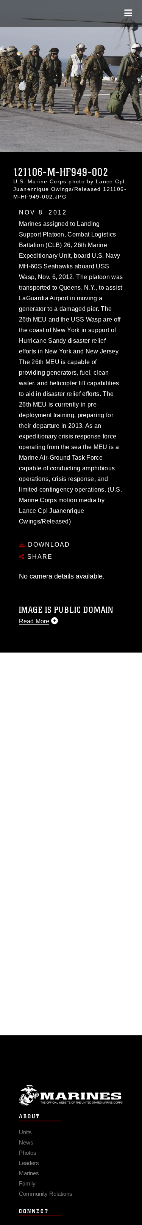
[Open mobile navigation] (128, 13)
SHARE (39, 556)
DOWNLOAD (48, 544)
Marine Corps (71, 1095)
